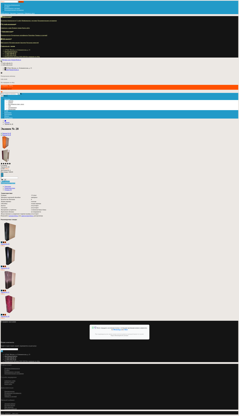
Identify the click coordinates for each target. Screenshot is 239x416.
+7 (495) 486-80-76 (10, 53)
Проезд (6, 116)
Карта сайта (26, 28)
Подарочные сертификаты (19, 35)
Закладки (23, 42)
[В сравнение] (5, 180)
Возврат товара (17, 28)
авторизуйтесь (13, 216)
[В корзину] (1, 242)
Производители (6, 35)
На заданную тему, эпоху (16, 104)
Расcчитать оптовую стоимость (8, 183)
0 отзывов (4, 165)
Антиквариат (12, 107)
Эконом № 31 (5, 292)
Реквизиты (7, 112)
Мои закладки (8, 407)
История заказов (14, 42)
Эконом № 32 (5, 268)
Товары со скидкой (41, 35)
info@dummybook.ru (10, 51)
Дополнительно (7, 31)
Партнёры (31, 35)
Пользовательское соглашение (14, 10)
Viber (126, 329)
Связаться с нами (6, 28)
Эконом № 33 (5, 244)
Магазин (7, 99)
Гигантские (11, 109)
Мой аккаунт (6, 39)
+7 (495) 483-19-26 (10, 55)
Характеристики (9, 188)
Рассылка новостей (32, 42)
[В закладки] (2, 180)
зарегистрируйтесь (27, 216)
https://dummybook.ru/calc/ (119, 335)
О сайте (6, 6)
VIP (9, 106)
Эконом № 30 (5, 316)
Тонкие (10, 102)
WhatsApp (117, 329)
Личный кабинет (9, 403)
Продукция (8, 114)
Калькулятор (8, 117)
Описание (7, 186)
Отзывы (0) (8, 190)
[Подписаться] (2, 351)
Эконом (10, 101)
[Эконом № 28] (6, 135)
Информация (6, 17)
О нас (6, 111)
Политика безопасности (12, 5)
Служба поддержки (8, 24)
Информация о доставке (12, 8)
